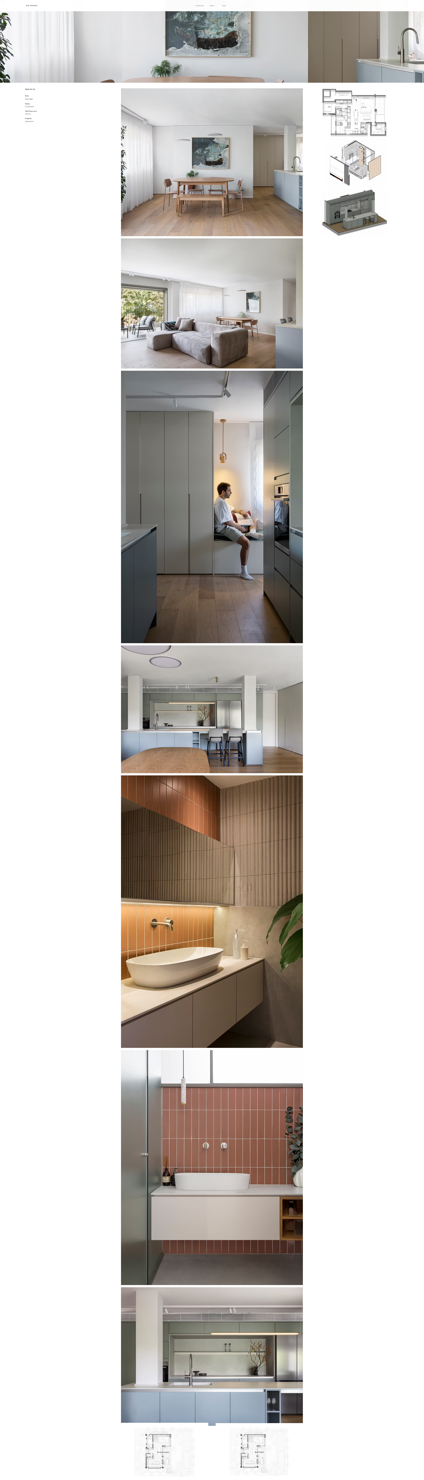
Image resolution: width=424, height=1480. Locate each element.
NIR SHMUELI (32, 5)
